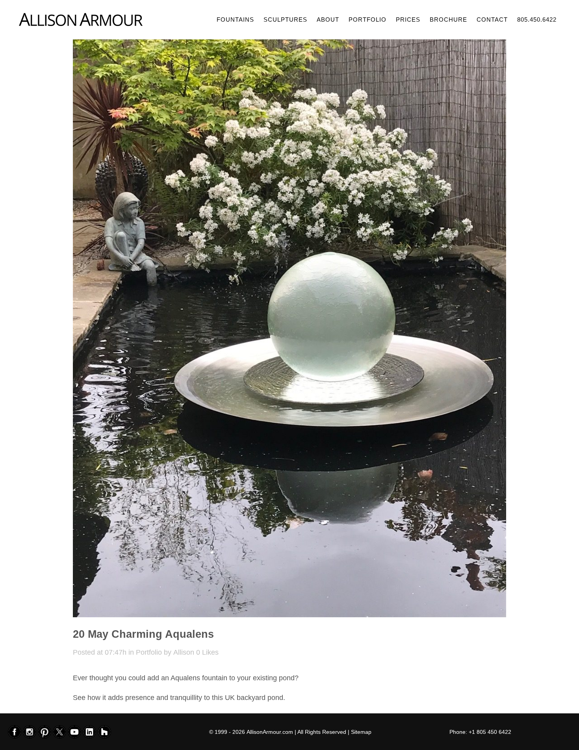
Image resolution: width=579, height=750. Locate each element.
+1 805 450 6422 (490, 732)
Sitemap (361, 732)
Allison (183, 652)
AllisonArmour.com (270, 732)
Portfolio (149, 652)
